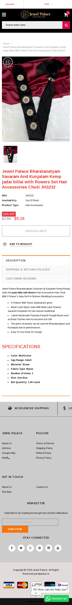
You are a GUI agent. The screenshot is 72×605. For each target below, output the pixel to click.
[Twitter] (21, 548)
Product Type (10, 205)
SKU (4, 195)
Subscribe (15, 529)
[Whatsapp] (30, 548)
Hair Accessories (45, 292)
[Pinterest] (39, 548)
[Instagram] (48, 548)
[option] (36, 99)
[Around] (36, 594)
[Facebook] (11, 548)
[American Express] (63, 585)
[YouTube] (58, 548)
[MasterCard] (36, 585)
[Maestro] (50, 585)
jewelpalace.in (41, 573)
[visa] (9, 585)
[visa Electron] (23, 585)
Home (6, 43)
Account (10, 4)
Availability (9, 200)
